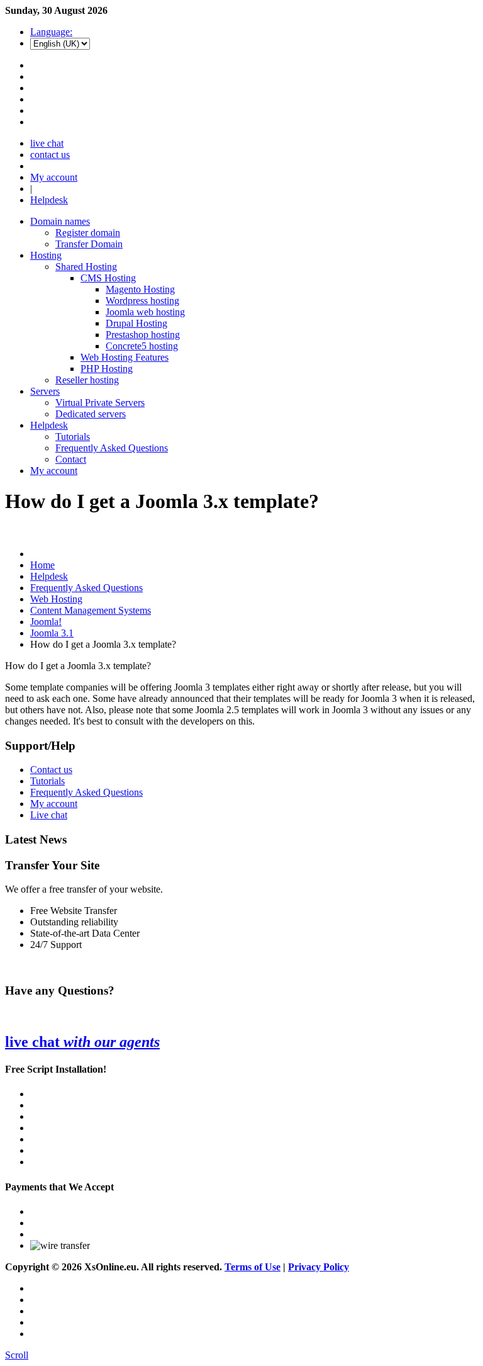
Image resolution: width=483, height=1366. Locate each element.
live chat (47, 143)
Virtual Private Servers (100, 402)
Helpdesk (49, 200)
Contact (70, 459)
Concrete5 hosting (142, 346)
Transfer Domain (89, 244)
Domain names (60, 221)
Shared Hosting (86, 266)
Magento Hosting (140, 289)
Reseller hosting (87, 380)
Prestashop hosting (143, 334)
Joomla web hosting (145, 312)
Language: (51, 31)
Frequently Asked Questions (111, 448)
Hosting (46, 255)
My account (53, 177)
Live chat (48, 815)
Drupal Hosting (136, 323)
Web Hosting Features (124, 357)
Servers (45, 391)
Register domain (87, 232)
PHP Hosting (106, 368)
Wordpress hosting (142, 300)
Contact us (51, 769)
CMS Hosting (108, 278)
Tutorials (72, 436)
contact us (50, 154)
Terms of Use (252, 1267)
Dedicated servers (90, 414)
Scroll (16, 1355)
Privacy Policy (318, 1267)
